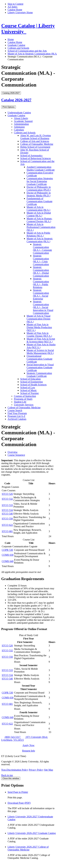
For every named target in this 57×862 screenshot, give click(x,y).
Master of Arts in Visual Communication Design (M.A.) (38, 319)
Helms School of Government (35, 147)
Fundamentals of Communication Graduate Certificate (39, 201)
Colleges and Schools (18, 48)
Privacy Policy (36, 769)
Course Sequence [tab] (16, 455)
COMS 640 (7, 561)
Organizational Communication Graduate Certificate (39, 359)
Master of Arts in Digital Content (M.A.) (39, 214)
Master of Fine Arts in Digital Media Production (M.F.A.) (39, 327)
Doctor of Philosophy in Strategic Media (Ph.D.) (39, 194)
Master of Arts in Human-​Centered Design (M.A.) (39, 220)
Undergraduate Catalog (19, 112)
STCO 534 (7, 510)
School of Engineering (31, 381)
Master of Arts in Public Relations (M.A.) (38, 234)
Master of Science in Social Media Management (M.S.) (40, 351)
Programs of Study (23, 399)
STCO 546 (7, 513)
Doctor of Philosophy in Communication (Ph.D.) (39, 188)
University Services (23, 404)
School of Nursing (29, 393)
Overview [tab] (13, 452)
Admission (19, 127)
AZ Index (12, 6)
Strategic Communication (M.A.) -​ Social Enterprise (41, 294)
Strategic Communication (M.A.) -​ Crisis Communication (41, 260)
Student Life (20, 401)
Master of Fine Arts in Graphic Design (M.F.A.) (39, 334)
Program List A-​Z (16, 416)
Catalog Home (15, 9)
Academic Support (23, 121)
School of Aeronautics (31, 155)
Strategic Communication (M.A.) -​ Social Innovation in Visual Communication (43, 307)
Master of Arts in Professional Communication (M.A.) (41, 227)
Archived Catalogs (17, 419)
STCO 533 (7, 505)
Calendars (19, 129)
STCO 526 (7, 494)
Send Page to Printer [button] (18, 792)
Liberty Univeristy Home (20, 12)
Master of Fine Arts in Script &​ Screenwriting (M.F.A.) (41, 340)
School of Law (27, 387)
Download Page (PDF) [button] (19, 803)
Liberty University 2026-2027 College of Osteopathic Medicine (28, 848)
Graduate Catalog (16, 45)
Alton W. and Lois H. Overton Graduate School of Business (35, 137)
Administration (21, 124)
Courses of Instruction (25, 396)
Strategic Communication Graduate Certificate (39, 374)
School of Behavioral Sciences (35, 158)
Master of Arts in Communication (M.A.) (38, 208)
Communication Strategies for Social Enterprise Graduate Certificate (40, 181)
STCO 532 (7, 499)
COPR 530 (7, 550)
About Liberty (21, 118)
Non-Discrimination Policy (14, 769)
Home (11, 39)
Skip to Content (15, 4)
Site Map (48, 769)
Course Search (15, 410)
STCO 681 (7, 531)
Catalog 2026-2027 (16, 100)
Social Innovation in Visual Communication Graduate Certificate (40, 367)
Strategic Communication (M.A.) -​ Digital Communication (41, 271)
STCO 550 (7, 518)
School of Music (28, 390)
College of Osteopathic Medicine (36, 144)
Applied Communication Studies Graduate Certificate (41, 168)
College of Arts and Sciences (34, 141)
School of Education (30, 379)
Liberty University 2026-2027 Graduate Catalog (32, 833)
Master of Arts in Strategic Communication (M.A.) (40, 240)
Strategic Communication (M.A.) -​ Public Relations (41, 283)
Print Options (9, 107)
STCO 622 (7, 525)
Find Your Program (17, 413)
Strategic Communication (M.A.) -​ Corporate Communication (42, 248)
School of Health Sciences (33, 384)
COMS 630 (7, 555)
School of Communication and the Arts (27, 50)
